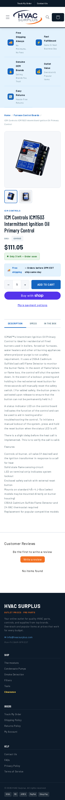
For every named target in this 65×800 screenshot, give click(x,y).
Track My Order (24, 3)
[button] (7, 17)
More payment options (32, 305)
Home (7, 115)
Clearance (10, 691)
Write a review (32, 559)
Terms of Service (13, 771)
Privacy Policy (12, 765)
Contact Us (42, 3)
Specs (33, 323)
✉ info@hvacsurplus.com (18, 637)
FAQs (7, 760)
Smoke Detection (14, 674)
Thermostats (11, 662)
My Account (10, 731)
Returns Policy (12, 725)
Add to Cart (46, 284)
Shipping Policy (12, 720)
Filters (8, 680)
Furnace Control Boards (26, 115)
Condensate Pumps (15, 668)
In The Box (50, 323)
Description (15, 323)
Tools (7, 686)
